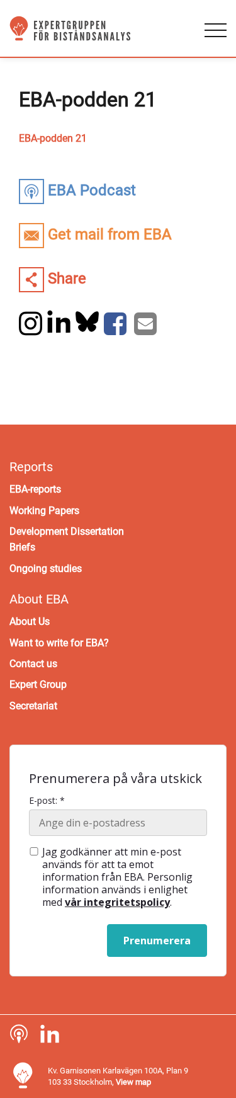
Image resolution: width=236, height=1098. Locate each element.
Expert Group (38, 684)
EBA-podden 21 (53, 138)
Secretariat (33, 706)
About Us (29, 621)
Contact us (33, 664)
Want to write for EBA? (59, 643)
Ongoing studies (45, 569)
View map (133, 1082)
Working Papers (44, 511)
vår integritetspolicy (117, 902)
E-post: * (47, 800)
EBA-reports (35, 489)
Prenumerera (157, 940)
